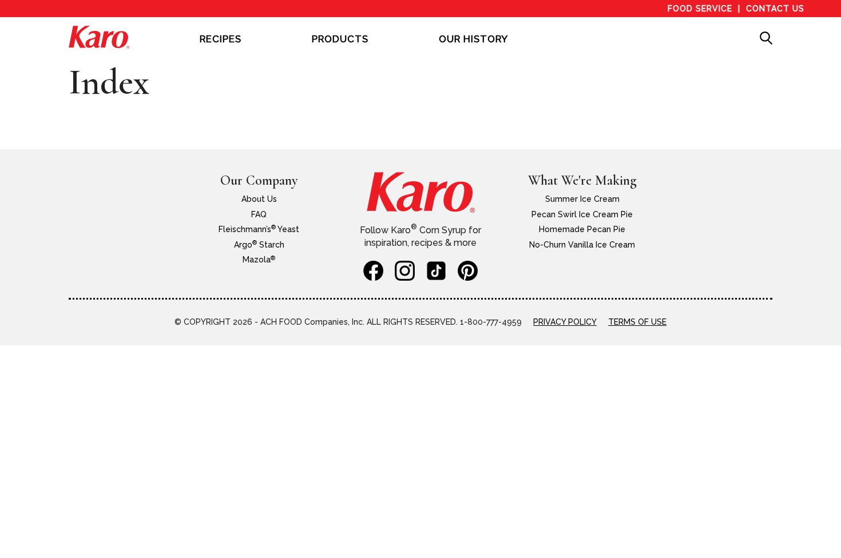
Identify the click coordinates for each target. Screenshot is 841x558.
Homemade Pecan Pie (582, 229)
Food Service (700, 8)
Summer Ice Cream (582, 199)
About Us (259, 199)
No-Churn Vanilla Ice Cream (582, 244)
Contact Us (775, 8)
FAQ (259, 214)
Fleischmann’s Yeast (259, 229)
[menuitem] (220, 47)
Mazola (259, 259)
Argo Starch (259, 244)
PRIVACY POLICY (565, 321)
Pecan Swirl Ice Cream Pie (582, 214)
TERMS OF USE (637, 321)
